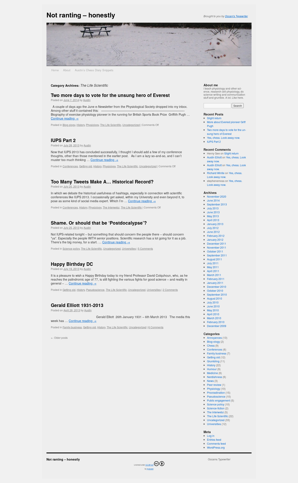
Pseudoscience (95, 289)
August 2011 (214, 259)
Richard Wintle (215, 173)
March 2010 (214, 318)
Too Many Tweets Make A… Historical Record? (102, 181)
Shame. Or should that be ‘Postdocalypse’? (99, 222)
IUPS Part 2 (63, 140)
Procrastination (216, 392)
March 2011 (214, 275)
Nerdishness (214, 377)
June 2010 (213, 306)
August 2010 (214, 298)
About (66, 70)
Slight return (214, 118)
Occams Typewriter (219, 459)
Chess (211, 345)
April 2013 (213, 220)
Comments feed (216, 443)
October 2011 (215, 251)
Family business (72, 327)
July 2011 (213, 263)
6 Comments (155, 327)
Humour (212, 369)
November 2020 (216, 196)
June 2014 (213, 200)
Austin (87, 100)
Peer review (214, 384)
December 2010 (216, 286)
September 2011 (217, 255)
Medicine (212, 373)
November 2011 (216, 247)
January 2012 (215, 239)
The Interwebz (111, 207)
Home (55, 70)
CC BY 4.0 (149, 465)
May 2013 (213, 216)
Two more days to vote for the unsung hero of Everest (110, 95)
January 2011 (215, 283)
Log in (210, 435)
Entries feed (214, 439)
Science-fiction (215, 408)
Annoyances (214, 337)
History (81, 125)
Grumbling (213, 361)
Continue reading (65, 118)
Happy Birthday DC (72, 264)
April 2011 (213, 271)
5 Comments (145, 248)
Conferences (70, 166)
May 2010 (213, 310)
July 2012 (213, 228)
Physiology (92, 125)
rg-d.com (150, 469)
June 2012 (213, 232)
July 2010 (213, 302)
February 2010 (215, 322)
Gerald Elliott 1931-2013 (77, 305)
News (210, 381)
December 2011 (216, 243)
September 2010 (217, 294)
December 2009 (216, 326)
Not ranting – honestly (80, 14)
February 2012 (215, 235)
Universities (129, 248)
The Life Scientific (110, 125)
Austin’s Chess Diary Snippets (94, 70)
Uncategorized (131, 125)
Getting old (85, 166)
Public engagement (218, 400)
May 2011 (213, 267)
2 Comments (170, 289)
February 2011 (215, 279)
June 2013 (213, 212)
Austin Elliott (214, 157)
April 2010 (213, 314)
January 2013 (215, 224)
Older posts (59, 337)
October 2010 (215, 290)
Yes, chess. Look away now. (223, 137)
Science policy (71, 248)
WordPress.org (216, 447)
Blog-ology (69, 125)
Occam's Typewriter (236, 16)
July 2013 (213, 208)
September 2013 (217, 204)
